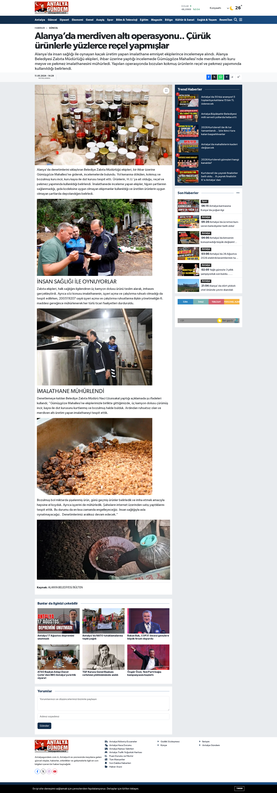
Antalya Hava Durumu (120, 745)
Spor (110, 19)
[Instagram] (49, 771)
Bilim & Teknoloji (126, 19)
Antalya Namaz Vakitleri (121, 749)
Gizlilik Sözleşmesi (170, 741)
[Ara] (236, 20)
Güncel (52, 19)
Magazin (156, 19)
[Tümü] (237, 193)
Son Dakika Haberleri (120, 763)
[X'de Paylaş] (214, 77)
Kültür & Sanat (184, 19)
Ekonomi (77, 19)
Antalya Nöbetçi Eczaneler (123, 741)
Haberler (40, 28)
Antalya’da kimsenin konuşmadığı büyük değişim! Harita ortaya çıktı (218, 240)
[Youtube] (54, 771)
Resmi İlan (225, 19)
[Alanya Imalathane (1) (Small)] (94, 456)
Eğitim (144, 19)
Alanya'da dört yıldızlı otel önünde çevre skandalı (218, 287)
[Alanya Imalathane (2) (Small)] (94, 237)
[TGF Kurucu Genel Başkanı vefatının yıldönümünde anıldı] (103, 657)
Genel (89, 19)
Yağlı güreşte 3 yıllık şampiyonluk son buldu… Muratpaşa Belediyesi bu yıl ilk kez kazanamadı (218, 272)
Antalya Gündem (211, 745)
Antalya (40, 19)
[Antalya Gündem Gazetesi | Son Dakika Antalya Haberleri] (51, 8)
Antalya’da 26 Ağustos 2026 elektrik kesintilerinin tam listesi (219, 256)
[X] (43, 771)
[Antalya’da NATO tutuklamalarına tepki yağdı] (103, 620)
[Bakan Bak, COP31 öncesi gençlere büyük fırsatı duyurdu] (148, 620)
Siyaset (64, 19)
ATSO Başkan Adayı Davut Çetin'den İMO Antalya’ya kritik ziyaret (57, 675)
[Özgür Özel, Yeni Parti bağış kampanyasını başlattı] (148, 657)
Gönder (44, 726)
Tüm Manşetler (117, 759)
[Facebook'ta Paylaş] (208, 77)
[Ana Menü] (240, 20)
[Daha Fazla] (226, 77)
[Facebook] (37, 771)
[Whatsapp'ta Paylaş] (220, 77)
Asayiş (100, 19)
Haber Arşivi (115, 767)
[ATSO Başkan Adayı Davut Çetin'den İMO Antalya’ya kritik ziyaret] (59, 657)
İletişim (206, 741)
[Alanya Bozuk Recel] (103, 549)
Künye (164, 745)
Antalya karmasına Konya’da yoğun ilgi (216, 208)
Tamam (239, 788)
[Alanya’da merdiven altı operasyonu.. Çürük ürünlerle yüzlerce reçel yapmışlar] (103, 125)
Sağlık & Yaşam (207, 19)
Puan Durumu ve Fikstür (121, 756)
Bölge (169, 19)
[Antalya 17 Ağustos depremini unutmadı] (59, 620)
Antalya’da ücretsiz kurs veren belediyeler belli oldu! (219, 224)
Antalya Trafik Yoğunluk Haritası (125, 752)
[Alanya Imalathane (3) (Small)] (94, 346)
